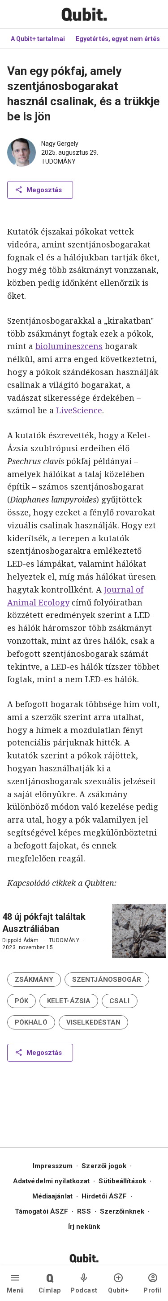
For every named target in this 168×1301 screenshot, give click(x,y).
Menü (15, 1290)
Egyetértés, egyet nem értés (118, 38)
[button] (34, 979)
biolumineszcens (69, 346)
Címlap (50, 1290)
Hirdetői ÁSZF (104, 1196)
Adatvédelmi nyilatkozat (51, 1181)
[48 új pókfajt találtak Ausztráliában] (139, 931)
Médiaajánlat (52, 1196)
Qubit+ (118, 1290)
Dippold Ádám (20, 940)
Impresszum (53, 1166)
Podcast (84, 1290)
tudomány (58, 161)
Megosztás (44, 190)
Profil (152, 1290)
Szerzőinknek (122, 1211)
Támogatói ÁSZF (41, 1211)
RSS (83, 1211)
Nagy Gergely (59, 143)
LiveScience (79, 410)
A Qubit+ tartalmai (38, 38)
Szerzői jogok (104, 1166)
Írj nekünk (84, 1227)
